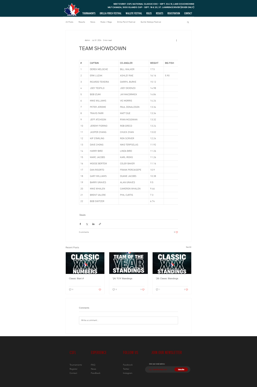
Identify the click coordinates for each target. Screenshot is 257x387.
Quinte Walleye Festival (151, 22)
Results (82, 22)
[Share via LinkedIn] (93, 224)
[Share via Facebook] (80, 224)
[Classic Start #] (85, 263)
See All (188, 247)
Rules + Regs (106, 22)
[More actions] (176, 40)
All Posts (69, 22)
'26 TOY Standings (122, 278)
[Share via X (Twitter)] (87, 224)
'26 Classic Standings (167, 278)
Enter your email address (157, 364)
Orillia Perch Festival (126, 22)
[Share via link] (100, 224)
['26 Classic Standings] (172, 263)
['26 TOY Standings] (128, 263)
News (92, 22)
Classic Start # (76, 278)
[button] (188, 22)
